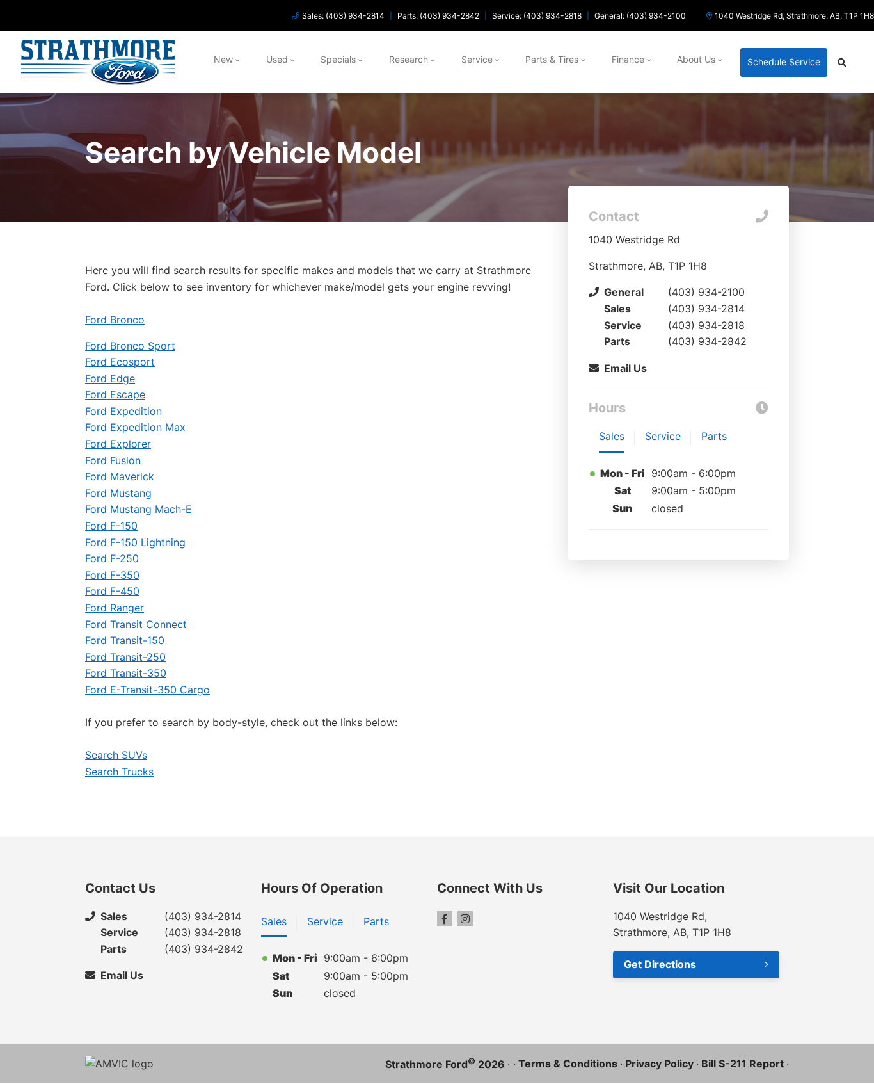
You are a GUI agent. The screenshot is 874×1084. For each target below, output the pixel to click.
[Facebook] (444, 918)
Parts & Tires (551, 59)
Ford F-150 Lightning (135, 542)
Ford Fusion (113, 460)
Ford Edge (110, 378)
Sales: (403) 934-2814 (343, 15)
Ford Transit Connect (136, 624)
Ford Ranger (114, 607)
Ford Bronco (115, 319)
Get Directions (660, 964)
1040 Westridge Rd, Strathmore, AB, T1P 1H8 (794, 15)
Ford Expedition (123, 411)
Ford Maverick (119, 476)
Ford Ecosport (120, 361)
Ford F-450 (112, 591)
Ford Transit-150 (124, 640)
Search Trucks (119, 771)
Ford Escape (115, 394)
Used (277, 59)
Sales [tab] (611, 436)
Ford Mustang (118, 493)
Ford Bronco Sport (130, 345)
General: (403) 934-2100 (640, 15)
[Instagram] (465, 918)
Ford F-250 (112, 558)
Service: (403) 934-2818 (537, 15)
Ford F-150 (111, 525)
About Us (696, 59)
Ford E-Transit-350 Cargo (147, 689)
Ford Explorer (118, 443)
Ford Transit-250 (125, 657)
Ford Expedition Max (135, 427)
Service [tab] (663, 436)
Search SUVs (116, 754)
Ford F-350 (112, 575)
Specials (338, 59)
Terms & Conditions (567, 1063)
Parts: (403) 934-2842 (438, 15)
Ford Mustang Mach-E (138, 509)
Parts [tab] (714, 436)
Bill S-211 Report (742, 1063)
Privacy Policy (659, 1063)
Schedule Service (783, 61)
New (223, 59)
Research (408, 59)
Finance (628, 59)
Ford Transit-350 (125, 673)
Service (477, 59)
